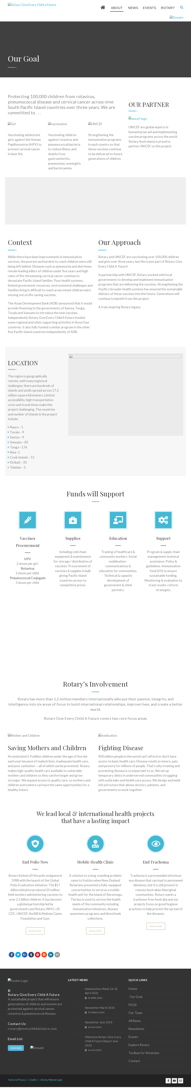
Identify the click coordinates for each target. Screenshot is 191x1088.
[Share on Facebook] (11, 954)
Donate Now (164, 202)
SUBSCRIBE (15, 1048)
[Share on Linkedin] (44, 954)
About (117, 8)
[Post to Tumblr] (31, 954)
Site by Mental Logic (51, 1079)
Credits (33, 1079)
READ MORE (35, 931)
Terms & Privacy (17, 1079)
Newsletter (137, 1029)
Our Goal (135, 997)
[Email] (57, 954)
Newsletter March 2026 (100, 1007)
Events (149, 8)
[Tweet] (18, 954)
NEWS (133, 8)
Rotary (168, 8)
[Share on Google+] (24, 954)
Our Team (136, 1013)
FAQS (133, 1005)
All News (135, 1021)
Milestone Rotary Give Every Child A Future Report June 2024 (103, 1041)
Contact (134, 1061)
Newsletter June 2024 (98, 1022)
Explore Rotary (139, 1045)
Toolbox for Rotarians (144, 1053)
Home (133, 989)
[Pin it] (37, 954)
